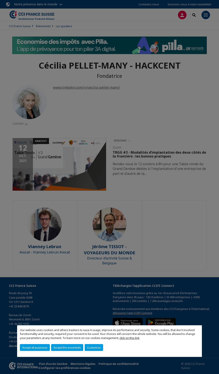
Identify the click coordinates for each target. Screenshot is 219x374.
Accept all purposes (34, 347)
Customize (94, 347)
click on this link (129, 338)
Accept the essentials (67, 347)
